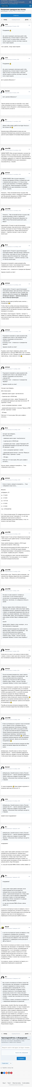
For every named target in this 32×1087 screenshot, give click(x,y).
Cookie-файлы (25, 1083)
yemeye (7, 172)
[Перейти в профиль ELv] (2, 120)
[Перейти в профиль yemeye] (2, 173)
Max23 (7, 927)
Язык (4, 1083)
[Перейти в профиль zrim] (2, 25)
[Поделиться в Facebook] (4, 1073)
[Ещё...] (29, 25)
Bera (6, 245)
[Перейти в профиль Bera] (2, 245)
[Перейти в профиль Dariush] (2, 91)
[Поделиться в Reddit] (7, 1073)
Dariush (6, 11)
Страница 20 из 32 (16, 19)
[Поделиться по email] (9, 1073)
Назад (5, 19)
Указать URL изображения (21, 1052)
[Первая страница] (2, 20)
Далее (26, 19)
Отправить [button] (21, 1058)
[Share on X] (2, 1073)
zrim (6, 24)
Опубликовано (12, 26)
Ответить (16, 15)
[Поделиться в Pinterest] (11, 1073)
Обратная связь (16, 1083)
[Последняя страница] (30, 20)
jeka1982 (7, 148)
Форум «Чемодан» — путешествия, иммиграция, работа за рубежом (13, 2)
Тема (8, 1083)
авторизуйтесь (17, 1040)
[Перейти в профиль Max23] (2, 927)
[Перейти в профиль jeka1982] (2, 149)
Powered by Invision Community (16, 1084)
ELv (6, 119)
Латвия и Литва (21, 11)
